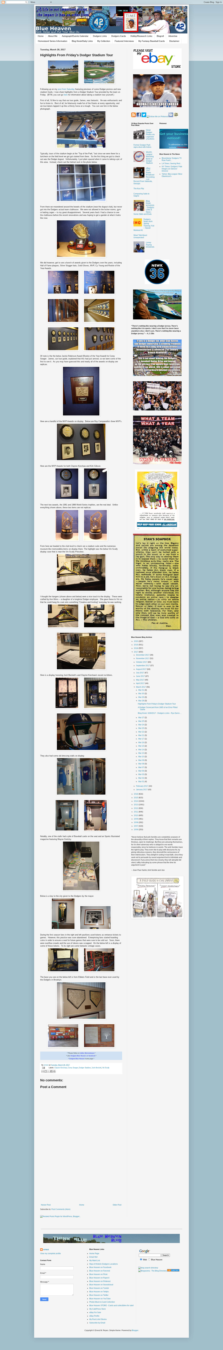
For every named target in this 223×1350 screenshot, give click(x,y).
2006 (136, 829)
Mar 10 (141, 757)
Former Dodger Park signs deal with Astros (142, 146)
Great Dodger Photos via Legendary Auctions (150, 134)
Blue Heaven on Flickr (98, 1274)
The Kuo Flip (138, 189)
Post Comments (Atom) (60, 1209)
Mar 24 (141, 725)
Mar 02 (141, 778)
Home (41, 36)
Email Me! (93, 1257)
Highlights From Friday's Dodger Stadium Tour (157, 704)
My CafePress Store (97, 1309)
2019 (136, 645)
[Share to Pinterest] (54, 1071)
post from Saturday (66, 89)
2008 (136, 822)
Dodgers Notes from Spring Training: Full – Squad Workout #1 (143, 224)
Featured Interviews (124, 41)
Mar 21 (141, 735)
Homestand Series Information (52, 41)
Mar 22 (141, 732)
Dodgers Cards (118, 36)
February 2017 (142, 786)
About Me (52, 36)
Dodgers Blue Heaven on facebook (83, 1056)
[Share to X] (48, 1071)
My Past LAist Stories (98, 1319)
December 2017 (143, 655)
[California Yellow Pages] (173, 1271)
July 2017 (140, 673)
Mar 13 (141, 753)
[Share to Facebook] (51, 1071)
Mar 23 (141, 728)
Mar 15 (141, 746)
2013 (136, 805)
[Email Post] (43, 1068)
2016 (136, 794)
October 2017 (142, 662)
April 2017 (140, 683)
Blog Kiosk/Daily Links (82, 41)
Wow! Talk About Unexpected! (140, 236)
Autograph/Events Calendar (75, 36)
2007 (136, 826)
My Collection (103, 41)
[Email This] (42, 1071)
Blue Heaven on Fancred (99, 1271)
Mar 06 (141, 771)
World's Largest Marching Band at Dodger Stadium (150, 157)
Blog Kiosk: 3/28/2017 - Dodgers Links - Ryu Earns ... (159, 713)
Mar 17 (141, 739)
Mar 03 (141, 774)
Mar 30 (141, 693)
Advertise (172, 36)
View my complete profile (50, 1253)
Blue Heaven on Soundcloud (101, 1285)
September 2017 (143, 666)
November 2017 (143, 658)
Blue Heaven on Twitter (98, 1295)
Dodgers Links (100, 36)
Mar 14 (141, 750)
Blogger (135, 1330)
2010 (136, 815)
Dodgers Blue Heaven (77, 1058)
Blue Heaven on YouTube (100, 1299)
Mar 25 (141, 721)
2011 (136, 812)
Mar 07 (141, 767)
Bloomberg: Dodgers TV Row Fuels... (172, 159)
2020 (136, 641)
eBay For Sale (95, 1312)
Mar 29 (141, 697)
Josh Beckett (96, 1068)
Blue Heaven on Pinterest (99, 1281)
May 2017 (140, 680)
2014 (136, 801)
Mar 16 (141, 742)
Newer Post (46, 1205)
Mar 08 (141, 764)
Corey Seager (73, 1068)
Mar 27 (141, 717)
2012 (136, 808)
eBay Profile (94, 1316)
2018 (136, 648)
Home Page (94, 1253)
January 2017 (142, 790)
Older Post (117, 1205)
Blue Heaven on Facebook (100, 1267)
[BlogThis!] (45, 1071)
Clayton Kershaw (60, 1068)
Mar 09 (141, 760)
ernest (46, 1065)
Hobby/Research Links (141, 36)
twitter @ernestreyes (87, 1053)
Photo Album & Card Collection (102, 1302)
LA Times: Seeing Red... (171, 163)
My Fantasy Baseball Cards (151, 41)
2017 (136, 652)
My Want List (94, 1260)
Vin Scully (105, 1068)
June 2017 (140, 676)
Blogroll (160, 36)
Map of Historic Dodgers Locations (103, 1264)
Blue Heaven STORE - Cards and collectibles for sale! (111, 1305)
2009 (136, 819)
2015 (136, 798)
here (66, 95)
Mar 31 (141, 690)
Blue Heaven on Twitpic (99, 1292)
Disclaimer (174, 41)
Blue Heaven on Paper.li (99, 1278)
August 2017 (141, 669)
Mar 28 (141, 701)
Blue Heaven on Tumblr (99, 1288)
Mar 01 (141, 781)
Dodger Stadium (85, 1068)
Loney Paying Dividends (150, 244)
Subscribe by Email (97, 1323)
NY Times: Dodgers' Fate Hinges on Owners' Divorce (172, 168)
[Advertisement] (81, 1178)
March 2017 (141, 687)
